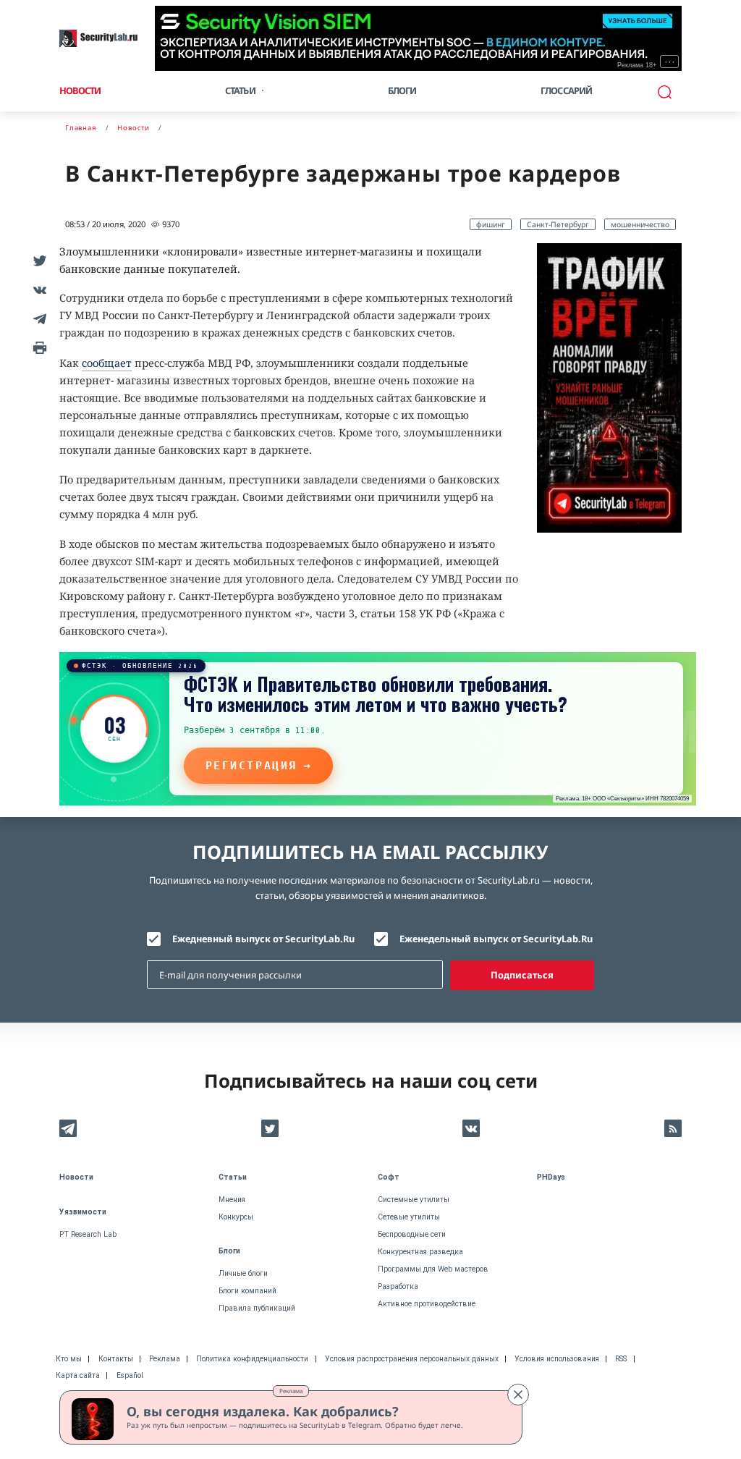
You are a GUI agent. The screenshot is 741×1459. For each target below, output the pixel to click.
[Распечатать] (37, 347)
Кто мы (69, 1358)
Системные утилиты (413, 1199)
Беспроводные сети (412, 1234)
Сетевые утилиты (409, 1217)
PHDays (551, 1177)
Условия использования (557, 1358)
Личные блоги (243, 1273)
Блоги (402, 90)
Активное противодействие (426, 1303)
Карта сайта (78, 1375)
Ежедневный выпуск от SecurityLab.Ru (263, 938)
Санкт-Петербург (558, 224)
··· (669, 61)
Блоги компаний (247, 1290)
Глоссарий (567, 90)
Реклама (290, 1391)
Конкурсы (236, 1217)
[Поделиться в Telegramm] (37, 318)
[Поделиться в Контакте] (37, 289)
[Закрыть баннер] (518, 1394)
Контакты (115, 1358)
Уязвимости (82, 1212)
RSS (621, 1358)
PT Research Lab (88, 1234)
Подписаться (522, 974)
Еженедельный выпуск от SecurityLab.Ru (496, 938)
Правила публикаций (257, 1308)
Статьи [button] (240, 90)
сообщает (107, 363)
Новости (80, 90)
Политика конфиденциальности (252, 1358)
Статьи (233, 1177)
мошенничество (640, 224)
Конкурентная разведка (420, 1251)
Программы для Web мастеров (433, 1269)
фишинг (490, 224)
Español (130, 1375)
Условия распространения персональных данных (412, 1358)
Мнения (232, 1199)
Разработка (398, 1286)
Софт (388, 1177)
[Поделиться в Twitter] (37, 260)
